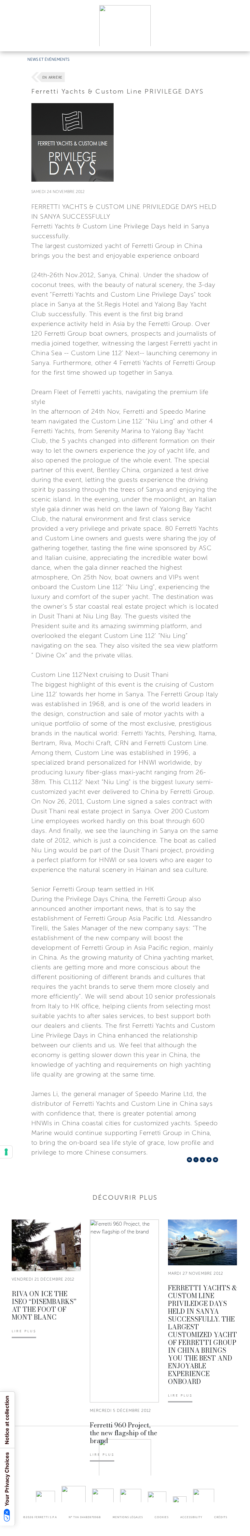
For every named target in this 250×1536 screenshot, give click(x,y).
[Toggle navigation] (237, 40)
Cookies (162, 1517)
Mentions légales (128, 1517)
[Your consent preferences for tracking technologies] (6, 1152)
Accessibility (191, 1517)
